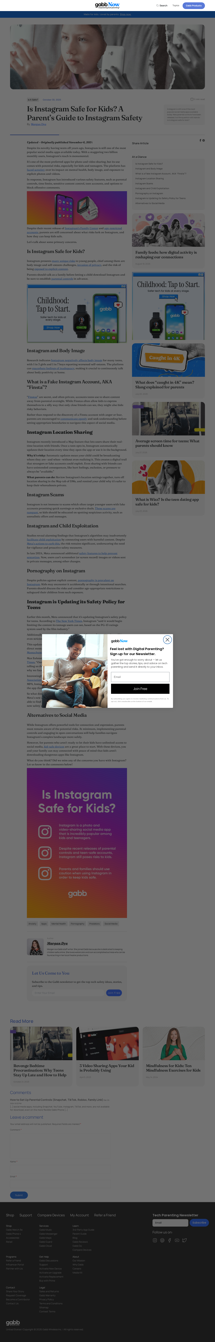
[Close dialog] (167, 639)
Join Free (140, 688)
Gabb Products (194, 5)
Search (163, 5)
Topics (176, 5)
